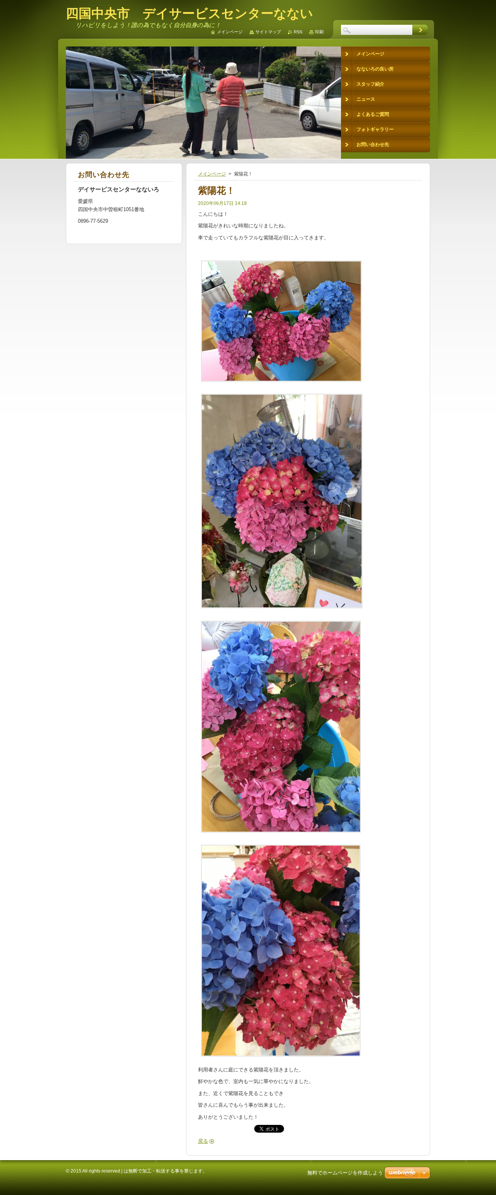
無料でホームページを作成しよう (345, 1173)
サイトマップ (268, 31)
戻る (203, 1141)
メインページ (212, 174)
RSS (298, 31)
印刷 (319, 31)
